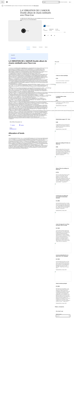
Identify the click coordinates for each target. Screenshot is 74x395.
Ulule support (36, 5)
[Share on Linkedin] (54, 35)
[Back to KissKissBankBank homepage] (6, 2)
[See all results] (58, 2)
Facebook (13, 125)
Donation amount (58, 314)
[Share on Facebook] (48, 35)
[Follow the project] (44, 35)
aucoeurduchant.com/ (13, 128)
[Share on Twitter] (51, 35)
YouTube (22, 125)
